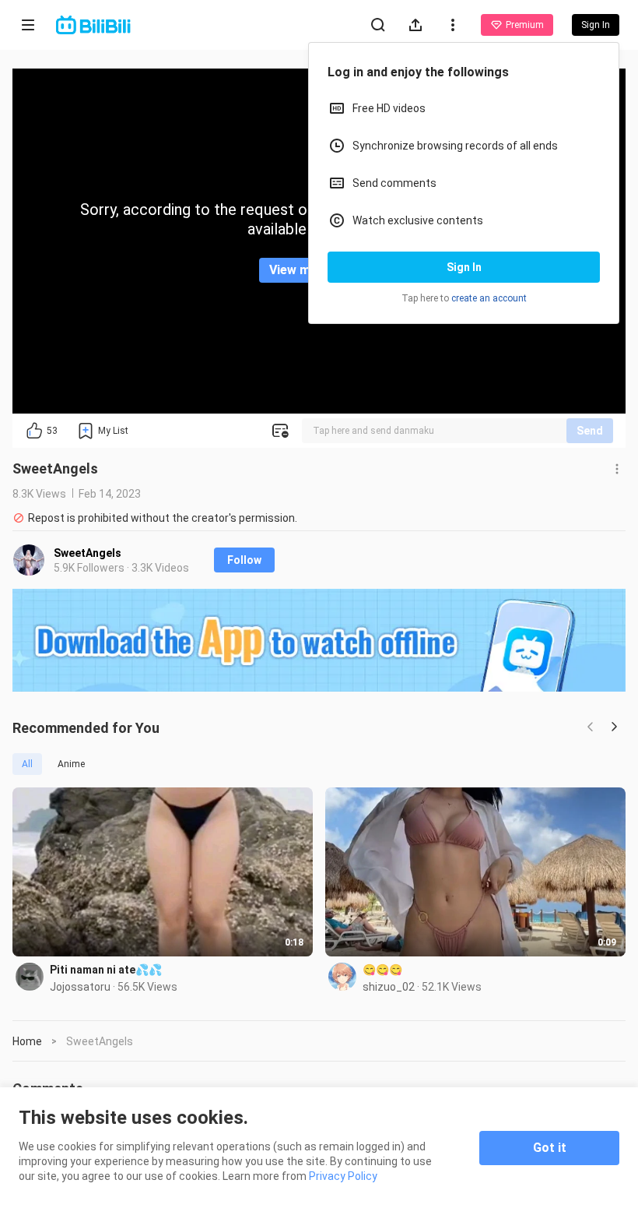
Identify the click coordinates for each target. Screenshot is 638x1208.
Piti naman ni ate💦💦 (106, 969)
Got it (549, 1147)
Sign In (464, 267)
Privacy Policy (343, 1176)
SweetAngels (87, 553)
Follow (244, 560)
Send (590, 430)
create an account (489, 298)
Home (27, 1041)
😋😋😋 (382, 969)
